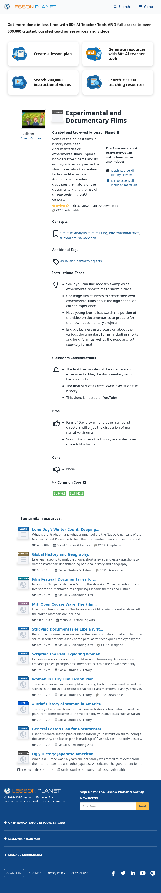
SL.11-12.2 (76, 493)
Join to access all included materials (124, 183)
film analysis (77, 233)
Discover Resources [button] (24, 839)
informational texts (124, 233)
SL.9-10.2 (59, 493)
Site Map (35, 873)
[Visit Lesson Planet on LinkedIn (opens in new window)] (133, 873)
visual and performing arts (81, 261)
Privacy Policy (55, 873)
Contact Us (14, 873)
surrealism (68, 238)
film (63, 233)
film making (97, 233)
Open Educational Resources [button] (36, 822)
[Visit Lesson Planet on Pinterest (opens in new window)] (152, 873)
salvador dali (88, 238)
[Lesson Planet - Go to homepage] (32, 7)
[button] (146, 7)
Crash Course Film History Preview (123, 173)
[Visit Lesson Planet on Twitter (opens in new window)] (123, 873)
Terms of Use (79, 873)
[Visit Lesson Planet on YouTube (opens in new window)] (143, 873)
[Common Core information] (84, 482)
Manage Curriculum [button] (25, 855)
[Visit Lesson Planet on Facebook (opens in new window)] (113, 873)
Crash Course (31, 138)
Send (142, 806)
